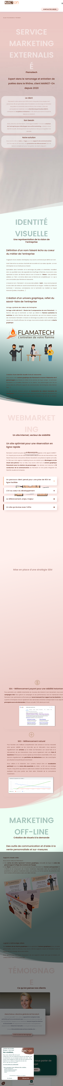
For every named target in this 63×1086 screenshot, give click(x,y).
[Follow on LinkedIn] (31, 1081)
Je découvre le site (31, 452)
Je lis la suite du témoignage (22, 1035)
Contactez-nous (49, 9)
